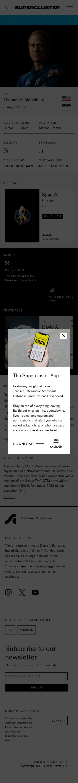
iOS (56, 440)
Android (56, 446)
